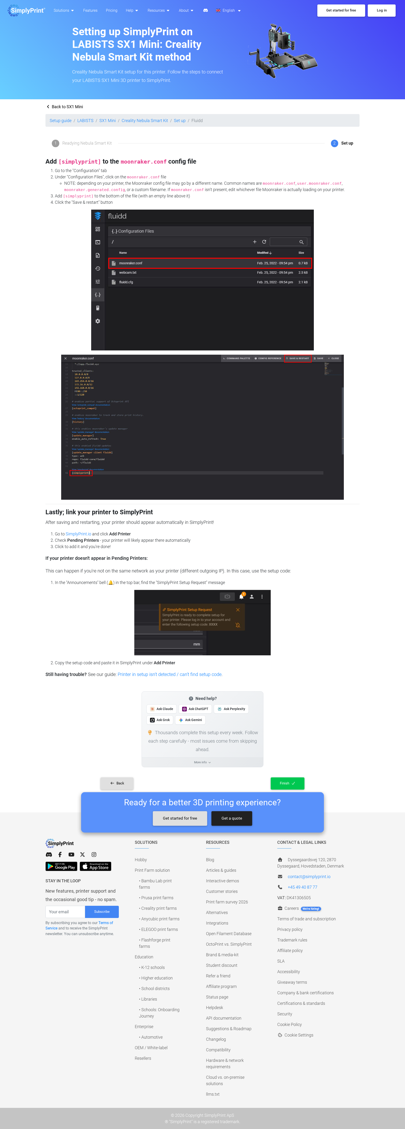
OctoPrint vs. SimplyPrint (229, 944)
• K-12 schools (152, 967)
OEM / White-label (151, 1047)
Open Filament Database (228, 933)
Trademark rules (292, 939)
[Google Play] (61, 866)
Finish (285, 783)
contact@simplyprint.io (309, 876)
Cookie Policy (289, 1024)
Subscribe (102, 912)
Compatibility (218, 1049)
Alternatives (217, 912)
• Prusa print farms (156, 897)
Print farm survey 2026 (227, 901)
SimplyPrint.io (78, 533)
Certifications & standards (301, 1003)
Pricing (111, 10)
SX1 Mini (107, 120)
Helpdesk (214, 1007)
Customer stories (222, 891)
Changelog (216, 1039)
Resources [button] (157, 10)
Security (284, 1013)
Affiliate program (221, 986)
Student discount (221, 965)
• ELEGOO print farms (158, 929)
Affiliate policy (290, 950)
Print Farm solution (152, 870)
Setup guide (60, 120)
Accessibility (288, 971)
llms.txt (213, 1094)
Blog (210, 859)
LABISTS (85, 120)
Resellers (143, 1058)
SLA (281, 961)
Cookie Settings (298, 1035)
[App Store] (95, 866)
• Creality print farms (158, 908)
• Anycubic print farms (159, 918)
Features (90, 10)
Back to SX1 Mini (67, 106)
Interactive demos (222, 880)
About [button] (184, 10)
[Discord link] (48, 854)
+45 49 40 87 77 (302, 887)
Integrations (217, 923)
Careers (301, 908)
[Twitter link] (82, 854)
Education (144, 956)
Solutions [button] (62, 10)
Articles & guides (221, 870)
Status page (217, 997)
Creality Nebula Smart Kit (145, 120)
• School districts (154, 988)
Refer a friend (218, 975)
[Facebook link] (60, 854)
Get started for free (180, 818)
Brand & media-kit (222, 954)
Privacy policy (290, 929)
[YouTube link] (71, 854)
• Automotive (151, 1037)
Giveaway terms (292, 982)
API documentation (223, 1018)
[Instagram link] (94, 854)
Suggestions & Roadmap (228, 1028)
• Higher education (156, 977)
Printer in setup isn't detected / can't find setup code (169, 674)
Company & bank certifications (305, 992)
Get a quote (231, 818)
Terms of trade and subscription (306, 918)
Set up (180, 120)
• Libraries (148, 999)
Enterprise (144, 1026)
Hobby (141, 859)
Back (120, 783)
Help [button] (130, 10)
